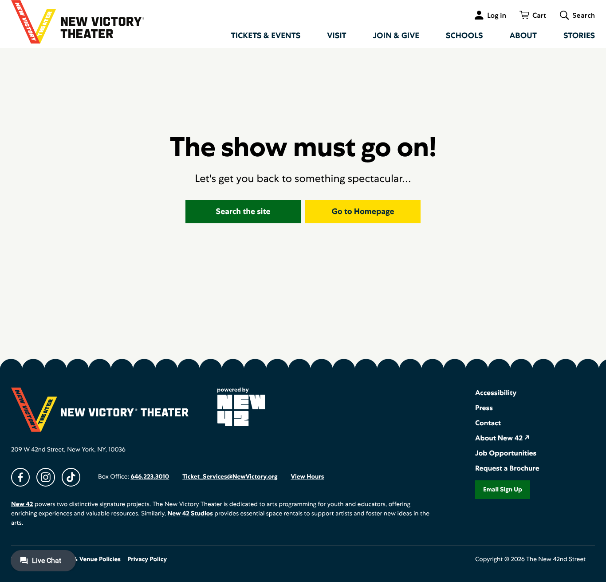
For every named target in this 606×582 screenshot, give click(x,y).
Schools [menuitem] (464, 36)
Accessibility (495, 392)
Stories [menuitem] (579, 36)
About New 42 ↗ (502, 438)
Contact (488, 423)
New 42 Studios (190, 514)
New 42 (22, 504)
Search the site (243, 211)
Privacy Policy (147, 559)
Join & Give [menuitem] (396, 36)
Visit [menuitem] (336, 36)
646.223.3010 (149, 477)
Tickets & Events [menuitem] (266, 36)
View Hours (307, 477)
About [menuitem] (523, 36)
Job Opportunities (505, 453)
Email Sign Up (502, 490)
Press (484, 407)
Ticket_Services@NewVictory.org (229, 477)
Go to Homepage (363, 211)
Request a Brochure (507, 468)
